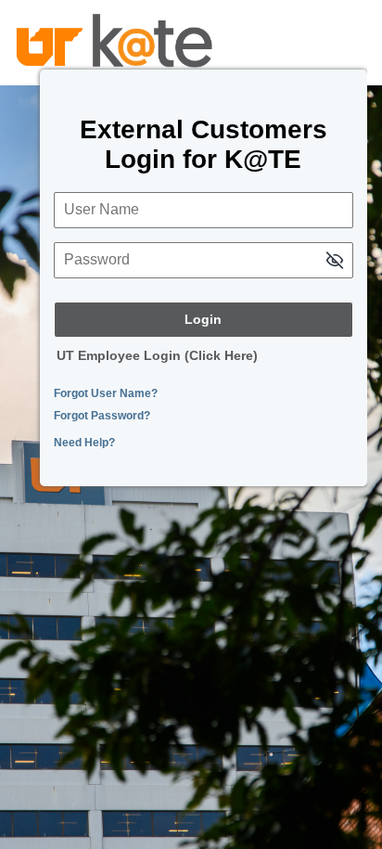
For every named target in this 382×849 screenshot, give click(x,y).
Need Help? (84, 442)
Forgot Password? (102, 415)
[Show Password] (334, 262)
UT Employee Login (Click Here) (157, 355)
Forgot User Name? (106, 393)
